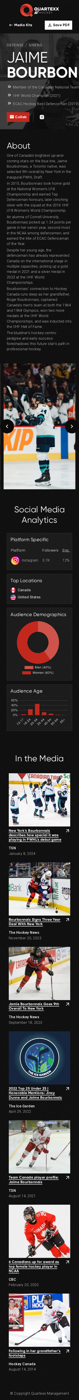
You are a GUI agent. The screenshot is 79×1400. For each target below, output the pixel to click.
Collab (18, 117)
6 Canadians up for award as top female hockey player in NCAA (34, 1266)
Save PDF (58, 25)
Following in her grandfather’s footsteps (35, 1353)
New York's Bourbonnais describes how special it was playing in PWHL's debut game (35, 835)
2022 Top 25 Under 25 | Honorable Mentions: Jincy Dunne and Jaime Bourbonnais (35, 1093)
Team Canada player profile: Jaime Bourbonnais (34, 1179)
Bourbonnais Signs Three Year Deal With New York (35, 921)
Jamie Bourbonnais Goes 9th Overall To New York (34, 1006)
